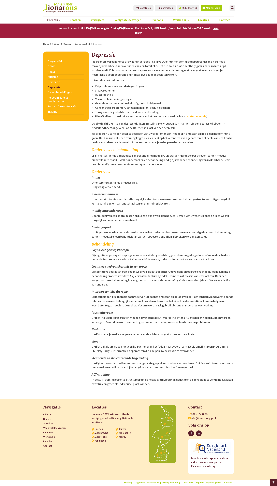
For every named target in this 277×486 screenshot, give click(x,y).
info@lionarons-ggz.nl (203, 418)
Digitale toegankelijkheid (208, 483)
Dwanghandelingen (60, 92)
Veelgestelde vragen (128, 20)
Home (46, 44)
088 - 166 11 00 (199, 414)
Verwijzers (97, 20)
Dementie (54, 82)
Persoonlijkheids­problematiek (59, 99)
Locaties (203, 20)
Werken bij (180, 20)
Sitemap (128, 483)
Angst (51, 71)
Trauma (52, 111)
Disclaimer (188, 483)
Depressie (97, 44)
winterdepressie (196, 116)
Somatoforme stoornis (62, 106)
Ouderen (67, 44)
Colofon (228, 483)
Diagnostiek (55, 61)
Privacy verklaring (171, 483)
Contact (224, 20)
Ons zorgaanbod (82, 44)
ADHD (51, 66)
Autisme (53, 77)
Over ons (157, 20)
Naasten (75, 20)
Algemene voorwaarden (147, 483)
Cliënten (52, 20)
